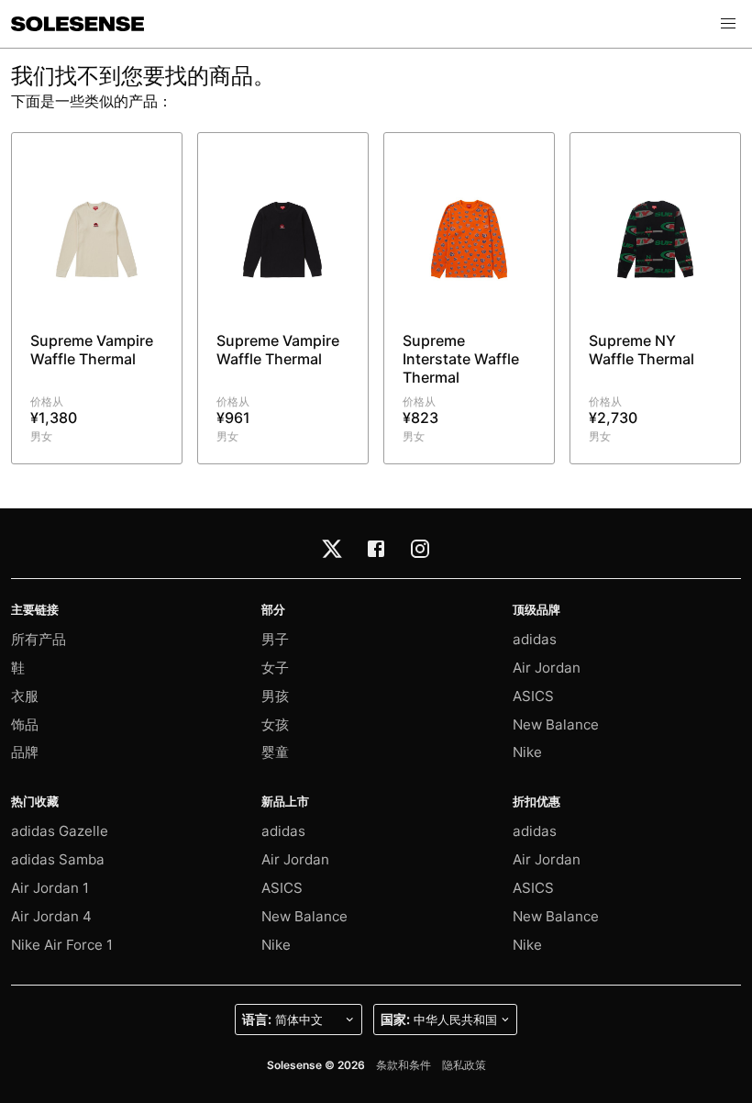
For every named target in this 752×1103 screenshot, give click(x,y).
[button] (728, 24)
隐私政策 (464, 1065)
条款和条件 (403, 1065)
